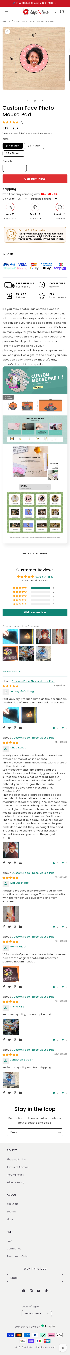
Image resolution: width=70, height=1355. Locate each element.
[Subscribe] (59, 1132)
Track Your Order (18, 1256)
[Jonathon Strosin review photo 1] (11, 1080)
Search (11, 1211)
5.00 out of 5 (44, 577)
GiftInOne (29, 1347)
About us (12, 1204)
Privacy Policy (15, 1182)
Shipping (23, 133)
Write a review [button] (35, 612)
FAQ (9, 1241)
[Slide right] (42, 101)
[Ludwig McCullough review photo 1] (11, 715)
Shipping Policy (16, 1159)
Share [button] (10, 253)
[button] (7, 11)
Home (6, 21)
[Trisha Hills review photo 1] (11, 1027)
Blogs (10, 1219)
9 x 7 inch (34, 146)
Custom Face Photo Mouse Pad (34, 21)
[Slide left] (27, 101)
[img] (11, 686)
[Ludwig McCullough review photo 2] (29, 715)
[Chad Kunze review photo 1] (11, 850)
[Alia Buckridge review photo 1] (11, 914)
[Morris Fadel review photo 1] (11, 974)
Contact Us (14, 1248)
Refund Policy (15, 1174)
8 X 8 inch (13, 146)
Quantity (7, 161)
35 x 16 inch (13, 153)
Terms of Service (18, 1167)
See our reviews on (28, 1326)
